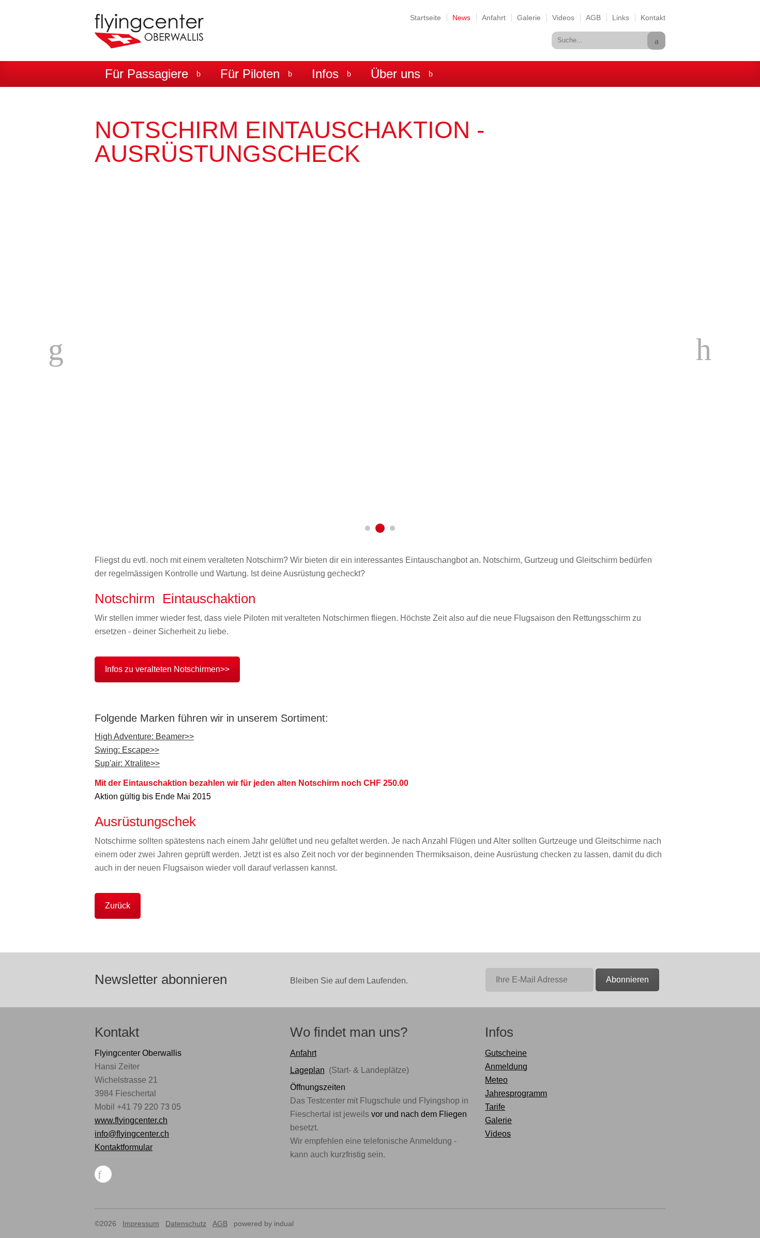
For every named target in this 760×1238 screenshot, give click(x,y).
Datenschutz (185, 1223)
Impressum (141, 1223)
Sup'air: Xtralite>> (127, 763)
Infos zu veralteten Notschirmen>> (167, 669)
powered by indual (264, 1223)
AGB (219, 1223)
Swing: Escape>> (127, 749)
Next (703, 349)
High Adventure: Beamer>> (144, 736)
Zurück (117, 905)
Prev (56, 349)
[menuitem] (425, 17)
